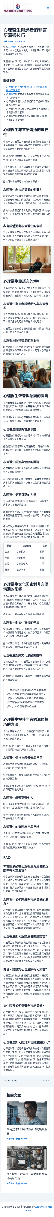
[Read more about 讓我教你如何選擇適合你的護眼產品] (27, 1113)
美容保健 (10, 1139)
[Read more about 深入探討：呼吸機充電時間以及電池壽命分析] (27, 1157)
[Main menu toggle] (48, 7)
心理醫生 (12, 46)
